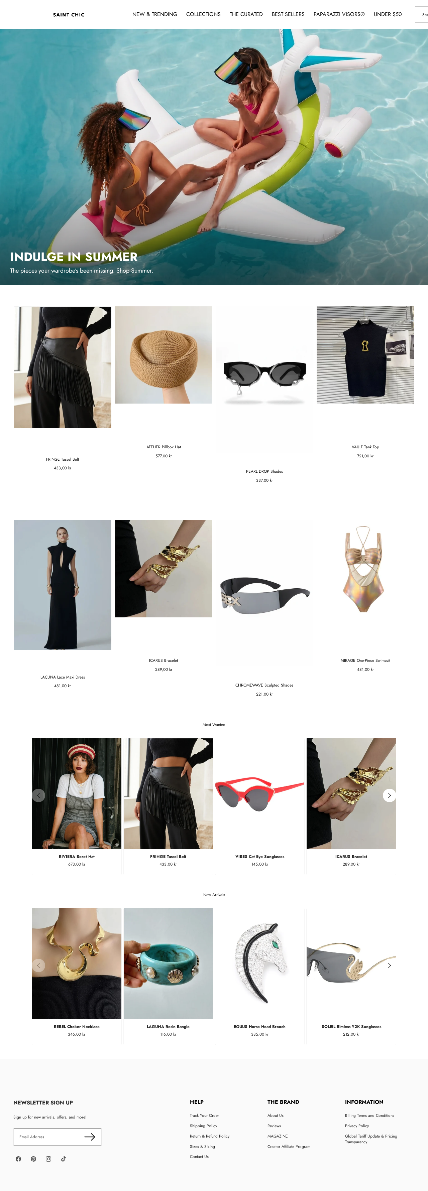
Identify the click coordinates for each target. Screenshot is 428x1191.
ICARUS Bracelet (351, 857)
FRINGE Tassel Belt (168, 857)
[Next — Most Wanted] (389, 795)
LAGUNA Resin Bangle (168, 1027)
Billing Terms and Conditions (369, 1115)
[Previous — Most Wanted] (38, 795)
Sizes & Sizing (202, 1147)
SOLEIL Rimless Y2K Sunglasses (351, 1027)
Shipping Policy (203, 1126)
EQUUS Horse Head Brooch (260, 1027)
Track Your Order (204, 1115)
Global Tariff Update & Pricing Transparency (371, 1139)
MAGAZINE (278, 1136)
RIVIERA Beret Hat (77, 857)
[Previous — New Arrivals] (38, 965)
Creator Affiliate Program (289, 1147)
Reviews (274, 1126)
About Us (276, 1115)
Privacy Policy (357, 1126)
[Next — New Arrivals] (389, 965)
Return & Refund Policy (209, 1136)
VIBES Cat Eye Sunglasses (259, 857)
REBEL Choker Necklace (77, 1027)
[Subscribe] (89, 1137)
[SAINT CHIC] (68, 14)
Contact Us (199, 1157)
